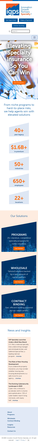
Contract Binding (13, 421)
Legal (17, 440)
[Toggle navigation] (34, 37)
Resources (11, 427)
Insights (10, 425)
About (9, 412)
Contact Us (11, 431)
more (18, 356)
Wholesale (11, 418)
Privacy (23, 440)
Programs (11, 414)
